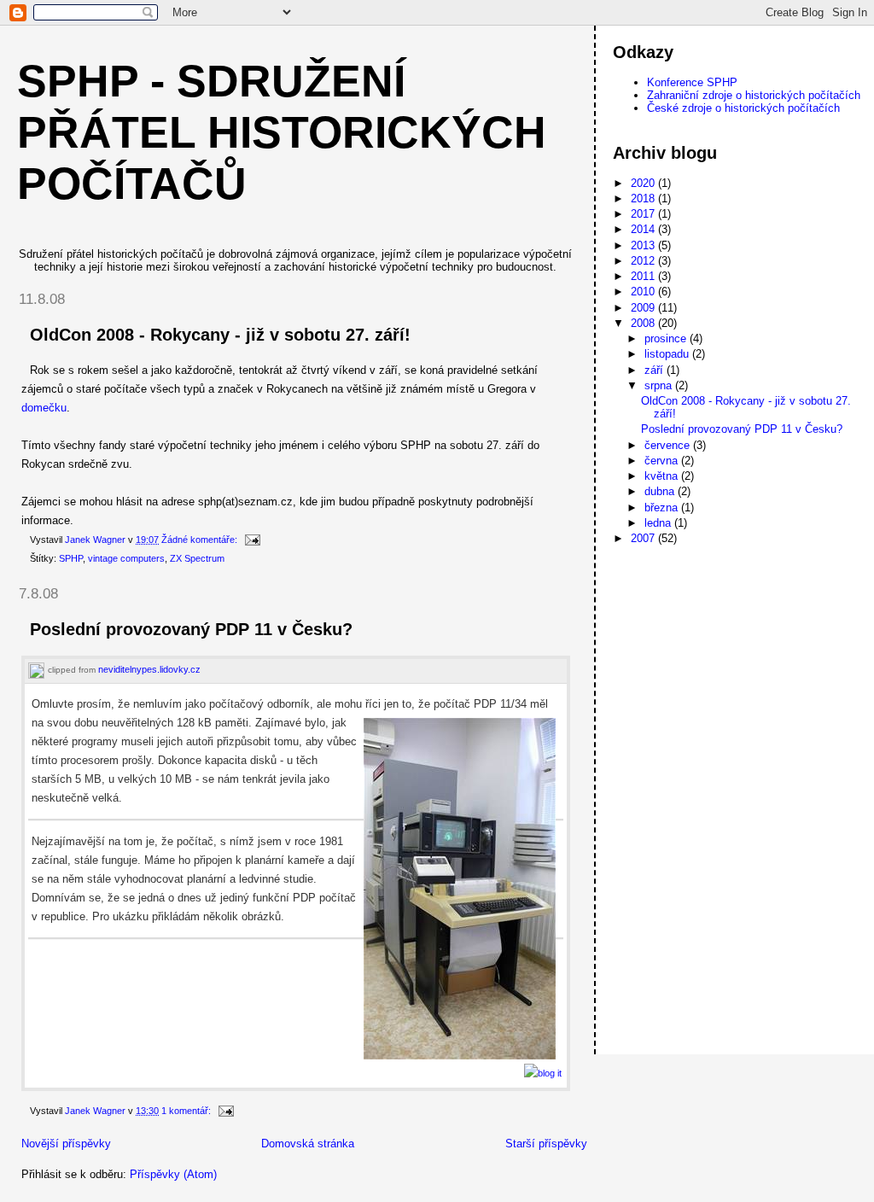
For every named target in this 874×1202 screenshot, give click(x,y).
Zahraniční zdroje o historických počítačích (753, 95)
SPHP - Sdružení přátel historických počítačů (281, 132)
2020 (644, 183)
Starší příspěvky (546, 1143)
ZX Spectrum (197, 558)
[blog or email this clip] (543, 1073)
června (662, 460)
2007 (644, 538)
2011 (644, 276)
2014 (644, 229)
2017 (644, 213)
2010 (644, 291)
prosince (667, 338)
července (668, 445)
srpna (659, 385)
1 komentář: (187, 1111)
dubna (661, 491)
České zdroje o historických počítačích (743, 108)
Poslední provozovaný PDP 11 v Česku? (191, 629)
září (655, 370)
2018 (644, 198)
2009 (644, 307)
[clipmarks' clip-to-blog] (36, 669)
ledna (659, 522)
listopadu (668, 353)
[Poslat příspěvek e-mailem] (251, 539)
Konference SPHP (692, 82)
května (662, 476)
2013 (644, 245)
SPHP (71, 558)
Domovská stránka (307, 1143)
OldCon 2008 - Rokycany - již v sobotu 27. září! (220, 334)
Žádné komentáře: (200, 539)
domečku (44, 407)
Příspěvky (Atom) (173, 1174)
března (662, 507)
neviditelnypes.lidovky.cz (149, 669)
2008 (644, 323)
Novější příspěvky (66, 1143)
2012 (644, 260)
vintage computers (126, 558)
